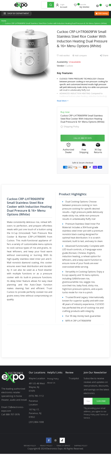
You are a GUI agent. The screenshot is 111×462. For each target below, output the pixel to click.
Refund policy (30, 446)
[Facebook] (48, 440)
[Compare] (97, 5)
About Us (51, 382)
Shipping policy (80, 446)
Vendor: (61, 65)
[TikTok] (62, 440)
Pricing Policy (53, 378)
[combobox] (44, 4)
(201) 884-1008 (36, 422)
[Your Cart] (107, 5)
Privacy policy (46, 446)
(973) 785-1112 (36, 395)
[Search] (50, 5)
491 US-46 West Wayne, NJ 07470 (37, 387)
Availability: (62, 62)
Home (3, 21)
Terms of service (63, 446)
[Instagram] (55, 440)
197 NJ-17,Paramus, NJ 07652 (35, 413)
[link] (105, 439)
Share (105, 55)
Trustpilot (74, 378)
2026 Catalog (103, 13)
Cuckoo (69, 65)
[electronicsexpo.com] (21, 8)
